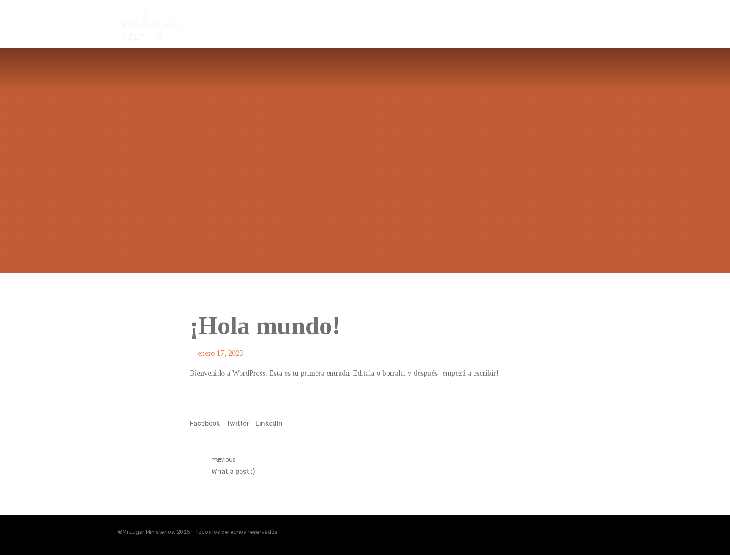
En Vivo (539, 18)
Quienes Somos (356, 18)
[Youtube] (608, 535)
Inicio (303, 18)
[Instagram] (589, 535)
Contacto (586, 18)
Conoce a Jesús (427, 18)
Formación (490, 18)
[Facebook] (571, 535)
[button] (205, 417)
